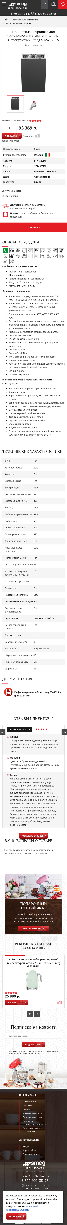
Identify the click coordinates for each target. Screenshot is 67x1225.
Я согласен (14, 1216)
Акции (26, 1146)
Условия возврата (32, 1113)
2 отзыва (6, 120)
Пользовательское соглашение (32, 1130)
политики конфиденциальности (24, 1053)
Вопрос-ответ (30, 1154)
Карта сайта (29, 1150)
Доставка (27, 1105)
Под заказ (11, 136)
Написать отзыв (20, 120)
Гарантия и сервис (33, 1117)
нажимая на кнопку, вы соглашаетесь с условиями (33, 1052)
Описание (33, 227)
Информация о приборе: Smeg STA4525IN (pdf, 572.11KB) (37, 694)
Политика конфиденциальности (34, 1123)
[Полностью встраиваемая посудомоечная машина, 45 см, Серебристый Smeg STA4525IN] (15, 103)
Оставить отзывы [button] (32, 835)
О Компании (29, 1101)
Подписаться (33, 1044)
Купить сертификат (33, 928)
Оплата (27, 1109)
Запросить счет (10, 140)
